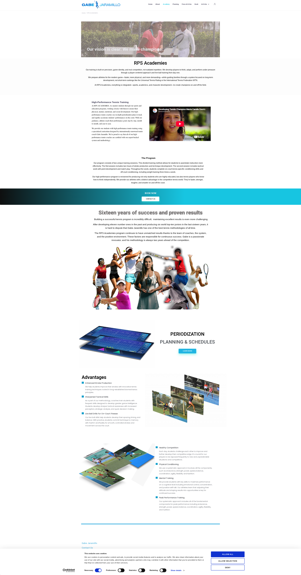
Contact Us (87, 547)
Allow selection (227, 561)
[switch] (121, 570)
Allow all (227, 554)
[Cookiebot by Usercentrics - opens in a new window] (69, 570)
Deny (227, 568)
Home (84, 13)
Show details (176, 570)
